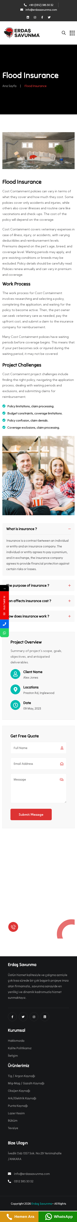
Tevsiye (13, 1128)
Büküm (12, 1120)
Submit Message (31, 814)
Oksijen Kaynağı (19, 1091)
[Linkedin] (27, 17)
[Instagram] (35, 17)
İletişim (13, 1055)
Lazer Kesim (16, 1113)
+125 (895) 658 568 (36, 929)
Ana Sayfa (9, 86)
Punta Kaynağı (18, 1106)
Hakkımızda (16, 1040)
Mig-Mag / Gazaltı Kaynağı (26, 1083)
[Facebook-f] (42, 17)
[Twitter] (49, 17)
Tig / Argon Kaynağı (21, 1076)
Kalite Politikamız (20, 1048)
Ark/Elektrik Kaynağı (22, 1098)
